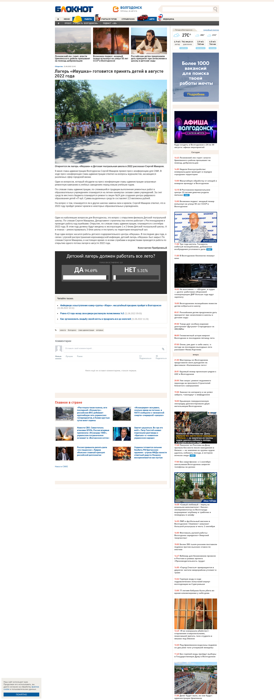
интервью (99, 330)
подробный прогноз (211, 30)
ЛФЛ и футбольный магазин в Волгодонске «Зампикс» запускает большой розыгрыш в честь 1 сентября (194, 523)
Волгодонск (72, 330)
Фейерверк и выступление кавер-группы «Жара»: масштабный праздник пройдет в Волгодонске (110, 305)
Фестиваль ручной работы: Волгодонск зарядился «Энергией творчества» (191, 535)
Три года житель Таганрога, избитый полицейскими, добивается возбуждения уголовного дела (193, 246)
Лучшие (69, 356)
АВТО (151, 19)
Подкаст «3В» (110, 23)
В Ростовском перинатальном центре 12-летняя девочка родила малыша (192, 192)
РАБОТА (88, 19)
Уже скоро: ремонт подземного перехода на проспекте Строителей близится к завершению (192, 383)
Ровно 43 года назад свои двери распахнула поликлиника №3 (92, 313)
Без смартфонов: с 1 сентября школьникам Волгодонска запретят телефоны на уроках (192, 464)
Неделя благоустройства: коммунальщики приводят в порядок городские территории (193, 171)
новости (63, 330)
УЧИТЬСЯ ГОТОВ (109, 19)
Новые (58, 356)
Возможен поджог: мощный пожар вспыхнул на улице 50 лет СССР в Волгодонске (194, 204)
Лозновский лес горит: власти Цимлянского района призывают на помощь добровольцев (192, 160)
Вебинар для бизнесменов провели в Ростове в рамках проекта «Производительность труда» (195, 558)
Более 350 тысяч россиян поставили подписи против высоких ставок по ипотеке (195, 547)
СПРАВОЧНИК (128, 19)
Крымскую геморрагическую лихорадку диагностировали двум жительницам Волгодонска (191, 403)
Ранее (79, 356)
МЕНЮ (67, 19)
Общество (59, 66)
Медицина (168, 19)
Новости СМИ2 (61, 466)
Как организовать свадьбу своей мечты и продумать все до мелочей (95, 318)
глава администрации (86, 330)
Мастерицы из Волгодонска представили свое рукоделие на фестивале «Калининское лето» (191, 362)
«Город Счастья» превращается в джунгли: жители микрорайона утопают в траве (195, 570)
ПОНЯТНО (21, 694)
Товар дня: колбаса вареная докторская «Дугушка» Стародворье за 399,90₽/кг (194, 326)
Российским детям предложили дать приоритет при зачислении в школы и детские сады (195, 315)
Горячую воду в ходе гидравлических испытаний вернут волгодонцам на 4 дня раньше (192, 581)
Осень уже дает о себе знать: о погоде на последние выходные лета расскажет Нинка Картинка (193, 347)
